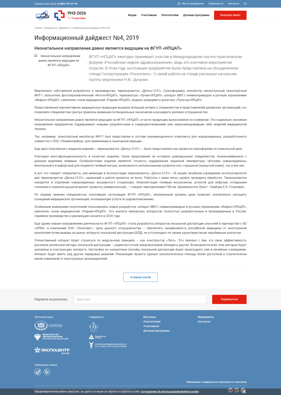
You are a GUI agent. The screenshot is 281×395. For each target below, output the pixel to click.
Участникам (149, 15)
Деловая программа (196, 15)
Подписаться (229, 299)
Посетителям (170, 15)
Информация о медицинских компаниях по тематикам (216, 382)
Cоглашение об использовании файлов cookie (170, 391)
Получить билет (230, 15)
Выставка (149, 316)
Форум (132, 15)
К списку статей (141, 277)
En (245, 3)
